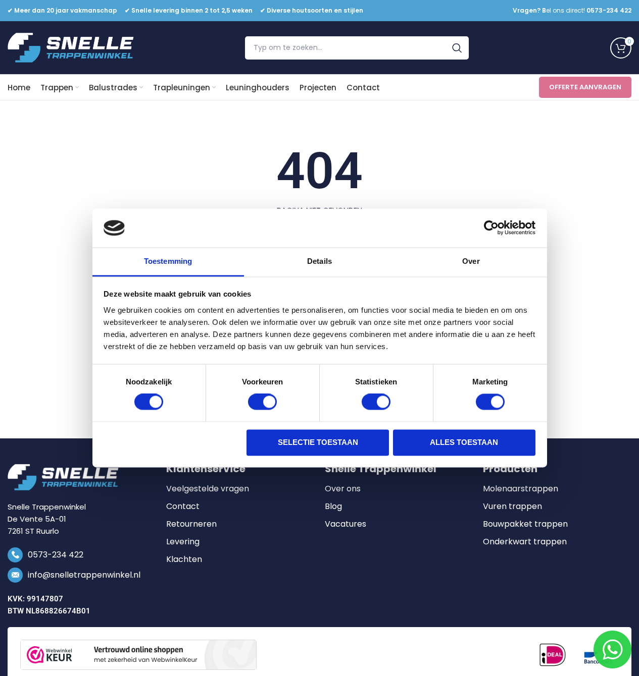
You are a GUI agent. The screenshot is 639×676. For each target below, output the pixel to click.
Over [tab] (470, 261)
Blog (333, 506)
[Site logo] (71, 47)
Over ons (343, 489)
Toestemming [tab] (168, 261)
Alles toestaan (464, 442)
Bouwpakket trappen (525, 524)
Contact (183, 506)
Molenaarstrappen (520, 489)
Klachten (184, 559)
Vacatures (345, 524)
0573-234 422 (55, 554)
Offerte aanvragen (585, 87)
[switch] (262, 402)
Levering (183, 542)
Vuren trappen (512, 506)
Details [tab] (319, 261)
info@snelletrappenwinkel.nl (84, 575)
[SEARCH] (457, 48)
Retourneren (191, 524)
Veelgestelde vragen (207, 489)
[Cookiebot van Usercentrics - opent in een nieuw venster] (491, 228)
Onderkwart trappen (525, 542)
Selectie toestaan (318, 442)
